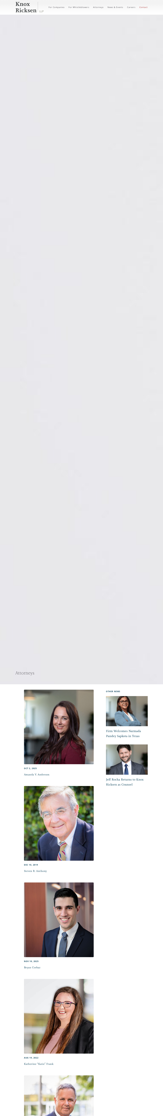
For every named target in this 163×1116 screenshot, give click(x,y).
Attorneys (98, 7)
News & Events (115, 7)
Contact (143, 7)
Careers (131, 7)
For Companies (57, 7)
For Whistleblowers (78, 7)
